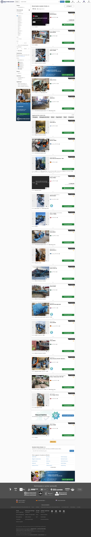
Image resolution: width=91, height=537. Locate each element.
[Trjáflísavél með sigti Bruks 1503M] (40, 55)
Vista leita (53, 441)
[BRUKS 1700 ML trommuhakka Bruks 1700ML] (40, 218)
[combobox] (23, 60)
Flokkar (47, 463)
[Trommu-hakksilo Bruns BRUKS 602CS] (40, 200)
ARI (19, 29)
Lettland (21, 63)
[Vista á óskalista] (73, 14)
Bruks (19, 15)
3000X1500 (34, 456)
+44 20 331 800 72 (21, 500)
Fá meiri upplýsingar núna (68, 415)
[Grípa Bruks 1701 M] (40, 84)
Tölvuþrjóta (35, 117)
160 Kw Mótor (72, 507)
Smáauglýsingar (21, 77)
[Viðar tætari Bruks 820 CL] (40, 127)
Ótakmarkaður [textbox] (20, 60)
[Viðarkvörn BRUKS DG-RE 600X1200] (40, 309)
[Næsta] (48, 19)
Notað (19, 73)
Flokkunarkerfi (49, 465)
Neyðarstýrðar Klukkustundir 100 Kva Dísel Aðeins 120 (20, 507)
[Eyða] (59, 2)
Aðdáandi (34, 463)
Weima (52, 117)
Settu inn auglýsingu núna (67, 74)
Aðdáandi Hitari (35, 465)
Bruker (19, 33)
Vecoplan (20, 22)
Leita (63, 1)
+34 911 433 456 (21, 502)
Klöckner (20, 19)
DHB (19, 35)
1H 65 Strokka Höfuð (65, 507)
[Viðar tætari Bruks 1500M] (40, 429)
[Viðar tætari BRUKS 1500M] (40, 145)
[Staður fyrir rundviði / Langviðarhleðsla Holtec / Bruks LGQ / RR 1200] (40, 381)
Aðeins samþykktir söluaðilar (23, 86)
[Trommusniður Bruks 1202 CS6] (40, 273)
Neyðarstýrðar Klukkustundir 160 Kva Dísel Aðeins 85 (50, 507)
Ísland (22, 56)
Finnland (21, 67)
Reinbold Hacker (64, 459)
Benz (19, 32)
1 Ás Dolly (78, 507)
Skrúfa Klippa (63, 463)
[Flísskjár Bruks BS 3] (40, 102)
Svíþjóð (21, 62)
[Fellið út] (53, 28)
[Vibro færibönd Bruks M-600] (40, 291)
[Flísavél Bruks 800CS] (40, 345)
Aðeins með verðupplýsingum (23, 45)
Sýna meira (53, 467)
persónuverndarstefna (33, 534)
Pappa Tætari (59, 117)
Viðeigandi (69, 6)
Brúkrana (48, 461)
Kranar (33, 507)
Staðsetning (63, 465)
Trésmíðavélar (21, 7)
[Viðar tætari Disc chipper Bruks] (40, 399)
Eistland (21, 66)
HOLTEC (20, 25)
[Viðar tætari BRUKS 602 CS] (40, 254)
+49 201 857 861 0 (41, 500)
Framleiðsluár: (19, 46)
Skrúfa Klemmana (64, 461)
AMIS (19, 28)
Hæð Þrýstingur (64, 456)
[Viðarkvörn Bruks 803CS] (40, 236)
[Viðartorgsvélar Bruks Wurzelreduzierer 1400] (40, 163)
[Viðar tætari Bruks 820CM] (40, 327)
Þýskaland (21, 65)
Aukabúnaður (34, 461)
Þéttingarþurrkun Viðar (44, 117)
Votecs (19, 24)
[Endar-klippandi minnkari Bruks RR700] (40, 37)
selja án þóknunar (23, 113)
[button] (88, 2)
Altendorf (20, 30)
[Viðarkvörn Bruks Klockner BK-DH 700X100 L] (40, 363)
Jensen (19, 18)
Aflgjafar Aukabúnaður (36, 459)
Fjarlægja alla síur (41, 8)
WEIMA (19, 17)
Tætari (65, 117)
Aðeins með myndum (22, 83)
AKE (19, 26)
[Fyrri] (32, 19)
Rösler (19, 21)
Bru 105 (47, 456)
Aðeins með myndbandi (22, 84)
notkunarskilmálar (41, 534)
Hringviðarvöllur (72, 117)
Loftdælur (37, 507)
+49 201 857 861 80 (61, 500)
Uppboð (20, 78)
